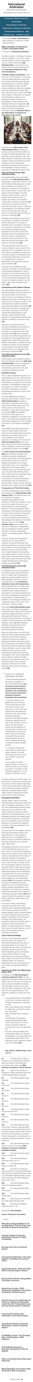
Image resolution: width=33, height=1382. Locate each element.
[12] (20, 351)
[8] (8, 284)
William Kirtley (21, 1050)
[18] (8, 668)
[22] (20, 1043)
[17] (18, 563)
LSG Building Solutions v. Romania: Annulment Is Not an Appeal (15, 1349)
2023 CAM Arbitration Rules (20, 607)
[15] (26, 449)
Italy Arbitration (15, 1211)
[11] (15, 333)
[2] (28, 104)
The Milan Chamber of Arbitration (13, 75)
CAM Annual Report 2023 (11, 442)
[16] (30, 485)
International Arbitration (16, 6)
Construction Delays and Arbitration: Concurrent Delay (15, 1315)
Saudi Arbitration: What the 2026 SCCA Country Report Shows (16, 1270)
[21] (25, 894)
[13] (13, 412)
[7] (15, 264)
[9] (30, 306)
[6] (21, 243)
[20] (10, 880)
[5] (19, 215)
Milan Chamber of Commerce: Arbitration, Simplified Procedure (14, 1148)
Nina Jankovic (10, 1050)
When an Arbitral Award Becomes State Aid (16, 1360)
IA (22, 1379)
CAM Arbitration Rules (20, 179)
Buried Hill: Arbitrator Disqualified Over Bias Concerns (16, 1279)
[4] (29, 202)
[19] (12, 827)
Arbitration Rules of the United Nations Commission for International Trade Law (16, 113)
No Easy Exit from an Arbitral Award (14, 1248)
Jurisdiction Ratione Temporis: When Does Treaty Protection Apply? (15, 1326)
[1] (30, 93)
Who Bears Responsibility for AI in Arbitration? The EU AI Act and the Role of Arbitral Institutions (16, 1225)
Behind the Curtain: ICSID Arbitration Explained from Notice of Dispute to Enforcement (16, 1290)
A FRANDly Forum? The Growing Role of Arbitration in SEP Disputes (16, 1337)
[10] (3, 322)
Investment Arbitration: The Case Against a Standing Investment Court (16, 1259)
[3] (20, 115)
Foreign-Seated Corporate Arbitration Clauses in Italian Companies (14, 1237)
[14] (3, 426)
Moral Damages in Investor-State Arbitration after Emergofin (16, 1370)
